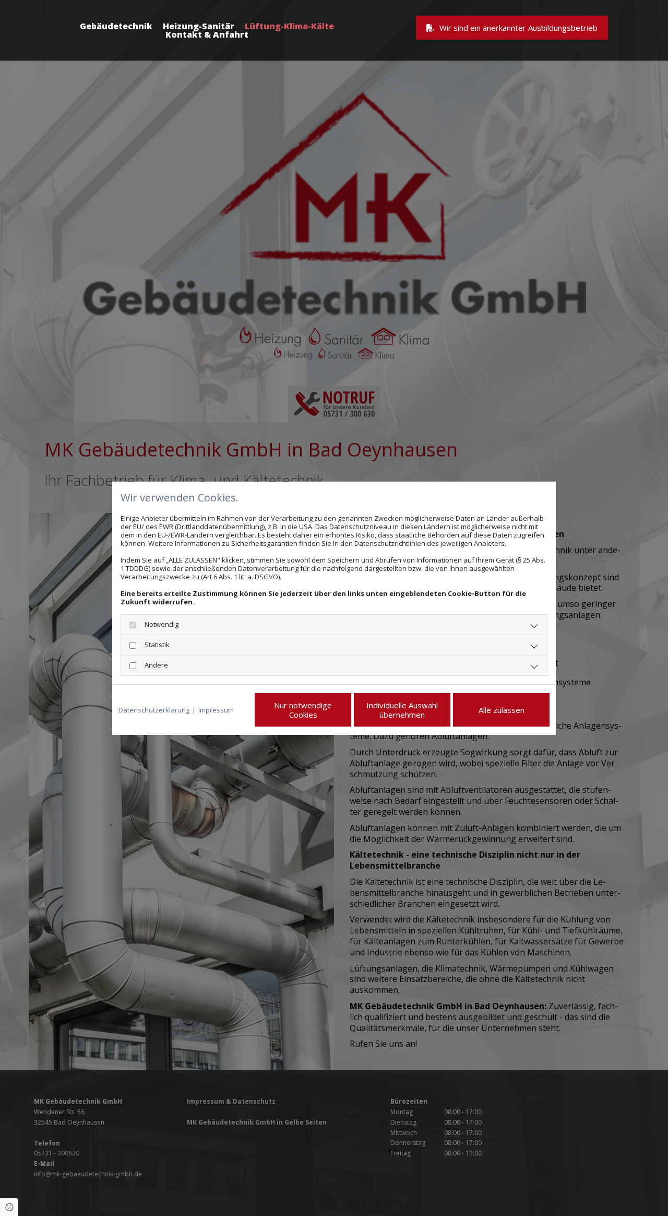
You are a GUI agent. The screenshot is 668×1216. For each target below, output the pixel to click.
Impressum (216, 710)
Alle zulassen (501, 710)
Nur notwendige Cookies (303, 710)
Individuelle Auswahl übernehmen (402, 710)
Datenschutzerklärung (153, 710)
